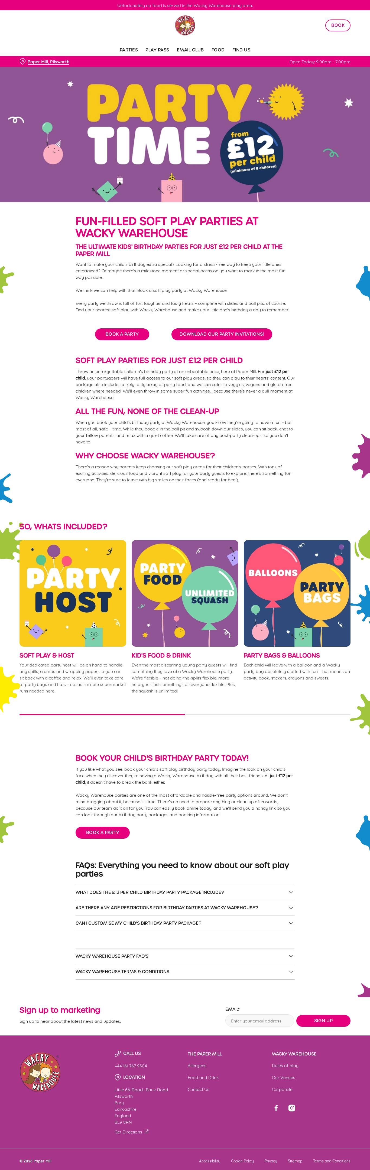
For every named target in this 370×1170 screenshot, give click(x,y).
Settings (278, 61)
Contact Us (198, 1089)
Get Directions (128, 1131)
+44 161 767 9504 (131, 1065)
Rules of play (285, 1065)
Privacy (271, 1160)
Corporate (282, 1089)
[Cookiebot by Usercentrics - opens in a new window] (35, 61)
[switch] (155, 61)
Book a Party (102, 832)
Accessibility (209, 1160)
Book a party (122, 334)
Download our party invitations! (222, 334)
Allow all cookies (325, 14)
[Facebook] (276, 1108)
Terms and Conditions (331, 1160)
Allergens (197, 1065)
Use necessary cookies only (324, 32)
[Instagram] (292, 1108)
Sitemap (295, 1160)
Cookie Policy (242, 1160)
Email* (232, 1009)
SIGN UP (323, 1021)
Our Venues (283, 1077)
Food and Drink (203, 1077)
